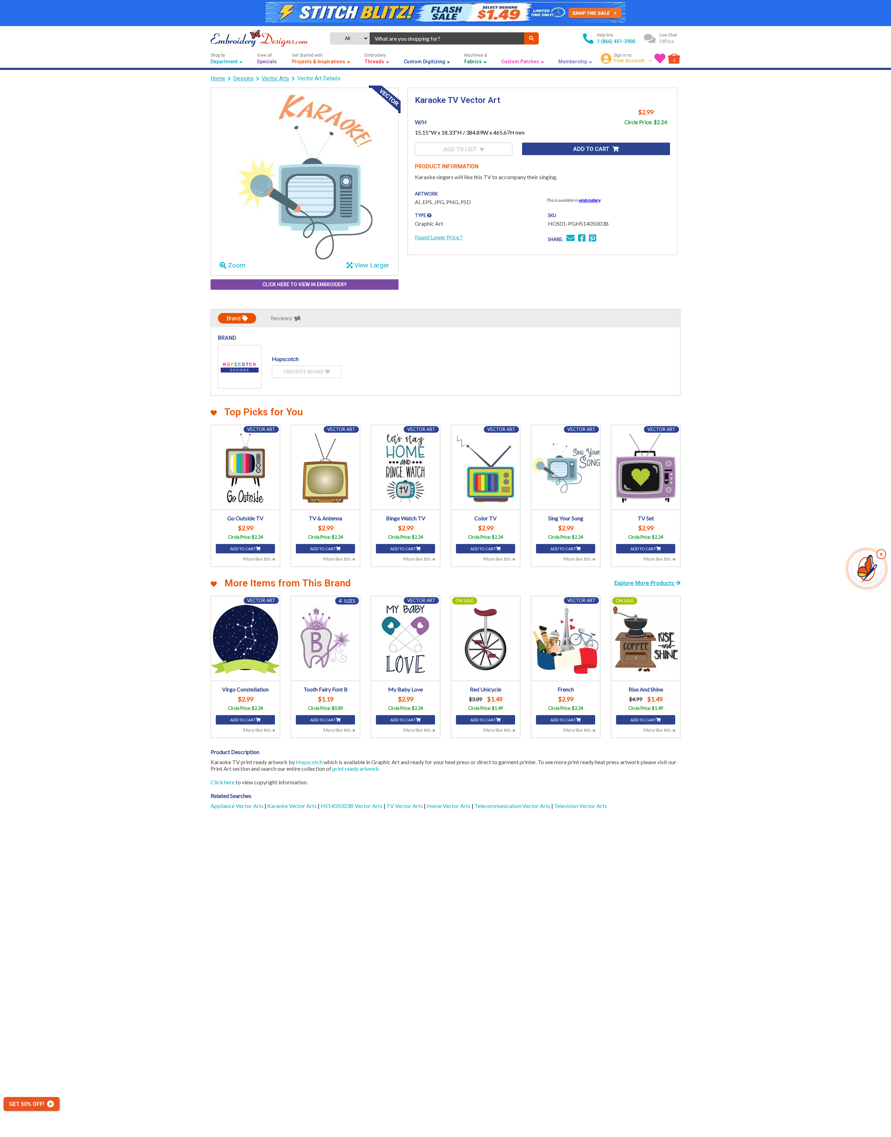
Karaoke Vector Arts (292, 805)
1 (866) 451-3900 (616, 41)
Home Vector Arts (449, 805)
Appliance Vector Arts (238, 805)
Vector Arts (275, 78)
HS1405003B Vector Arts (352, 805)
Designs (243, 78)
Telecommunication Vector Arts (512, 805)
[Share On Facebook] (581, 238)
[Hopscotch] (239, 367)
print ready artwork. (356, 768)
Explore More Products (645, 583)
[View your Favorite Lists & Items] (659, 58)
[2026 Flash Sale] (445, 13)
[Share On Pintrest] (592, 238)
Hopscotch (309, 762)
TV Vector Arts (405, 805)
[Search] (531, 38)
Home (218, 78)
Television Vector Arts (580, 805)
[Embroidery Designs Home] (259, 38)
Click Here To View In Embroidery (304, 284)
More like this (257, 559)
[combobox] (447, 38)
